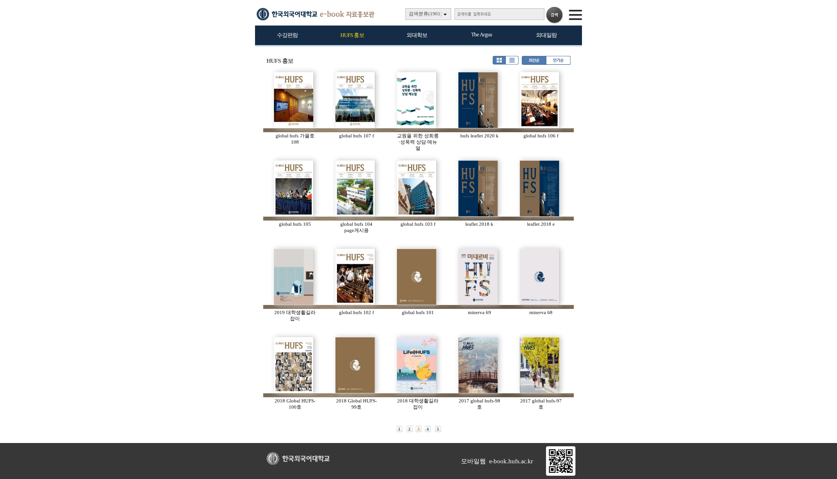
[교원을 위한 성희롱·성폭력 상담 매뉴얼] (417, 100)
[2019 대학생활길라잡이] (294, 277)
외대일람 (546, 35)
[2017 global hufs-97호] (540, 365)
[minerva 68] (540, 277)
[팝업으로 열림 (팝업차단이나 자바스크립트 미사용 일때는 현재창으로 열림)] (560, 474)
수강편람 (287, 35)
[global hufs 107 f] (355, 100)
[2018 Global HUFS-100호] (294, 365)
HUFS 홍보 (352, 35)
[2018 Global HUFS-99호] (355, 365)
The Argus (481, 34)
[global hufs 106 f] (540, 100)
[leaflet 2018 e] (540, 188)
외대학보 (416, 35)
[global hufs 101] (417, 277)
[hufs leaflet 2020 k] (478, 100)
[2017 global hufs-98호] (478, 365)
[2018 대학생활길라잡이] (417, 365)
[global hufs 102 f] (355, 277)
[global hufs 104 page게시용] (355, 188)
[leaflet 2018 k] (478, 188)
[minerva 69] (478, 277)
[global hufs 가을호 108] (294, 100)
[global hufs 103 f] (417, 188)
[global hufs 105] (294, 188)
